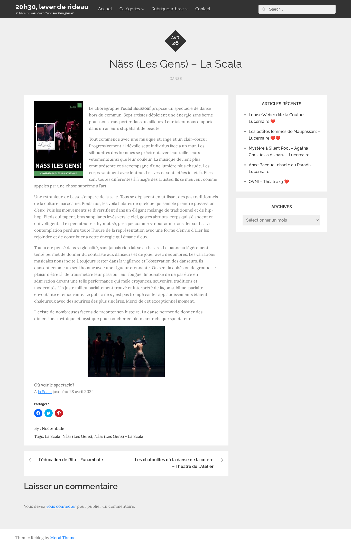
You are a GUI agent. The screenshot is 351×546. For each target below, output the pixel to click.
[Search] (263, 9)
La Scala (52, 436)
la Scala (45, 391)
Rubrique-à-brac (168, 8)
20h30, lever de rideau (52, 7)
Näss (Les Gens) (77, 436)
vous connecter (61, 506)
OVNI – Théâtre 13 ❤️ (269, 181)
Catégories (129, 8)
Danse (176, 79)
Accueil (105, 8)
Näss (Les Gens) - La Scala (118, 436)
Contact (202, 8)
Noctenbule (53, 428)
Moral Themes (63, 537)
